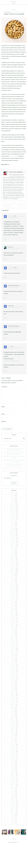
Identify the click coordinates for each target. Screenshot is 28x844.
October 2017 (13, 728)
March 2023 (13, 584)
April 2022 (13, 608)
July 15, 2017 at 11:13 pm (13, 269)
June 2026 (13, 497)
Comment (4, 386)
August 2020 (13, 653)
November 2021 (13, 619)
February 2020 (13, 666)
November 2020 (13, 646)
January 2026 (13, 508)
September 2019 (13, 677)
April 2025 (13, 528)
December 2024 (13, 537)
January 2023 (13, 588)
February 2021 (13, 639)
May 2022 (13, 606)
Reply (5, 238)
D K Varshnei (11, 267)
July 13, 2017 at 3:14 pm (13, 217)
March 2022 (13, 610)
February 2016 (13, 773)
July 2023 (13, 575)
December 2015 (13, 777)
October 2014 (13, 808)
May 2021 (13, 633)
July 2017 (13, 735)
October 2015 (13, 782)
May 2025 (13, 526)
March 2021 (13, 637)
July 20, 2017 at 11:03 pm (13, 348)
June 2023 (13, 577)
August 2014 (13, 813)
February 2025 (13, 533)
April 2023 (13, 582)
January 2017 (13, 748)
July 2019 (13, 682)
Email (3, 414)
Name (3, 406)
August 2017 (13, 733)
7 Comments (21, 12)
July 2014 (13, 815)
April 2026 (13, 501)
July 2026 (13, 495)
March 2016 (13, 771)
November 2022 (13, 593)
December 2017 (13, 724)
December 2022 (13, 590)
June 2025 (13, 524)
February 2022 (13, 613)
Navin (9, 346)
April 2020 (13, 662)
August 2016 (13, 760)
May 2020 (13, 659)
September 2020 (13, 650)
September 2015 (13, 784)
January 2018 (13, 722)
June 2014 (13, 817)
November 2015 (13, 780)
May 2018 (13, 713)
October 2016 (13, 755)
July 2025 (13, 521)
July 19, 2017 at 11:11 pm (13, 307)
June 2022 (13, 604)
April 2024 (13, 555)
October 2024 (13, 541)
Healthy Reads (13, 156)
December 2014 (13, 804)
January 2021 (13, 642)
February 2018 (13, 719)
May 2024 (13, 553)
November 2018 (13, 699)
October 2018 (13, 702)
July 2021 (13, 628)
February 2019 (13, 693)
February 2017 (13, 746)
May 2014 (13, 820)
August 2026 (13, 493)
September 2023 (13, 570)
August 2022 (13, 599)
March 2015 (13, 797)
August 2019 (13, 679)
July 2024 (13, 548)
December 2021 (13, 617)
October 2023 (13, 568)
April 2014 (13, 822)
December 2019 (13, 671)
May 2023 (13, 579)
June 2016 (13, 764)
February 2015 (13, 800)
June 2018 (13, 711)
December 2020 (13, 644)
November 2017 (13, 726)
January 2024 (13, 561)
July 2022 (13, 602)
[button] (14, 10)
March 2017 (13, 744)
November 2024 (13, 539)
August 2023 (13, 573)
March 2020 (13, 664)
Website (3, 421)
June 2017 (13, 737)
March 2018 (13, 717)
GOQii (14, 2)
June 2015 (13, 791)
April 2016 (13, 768)
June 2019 (13, 684)
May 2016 (13, 766)
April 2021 (13, 635)
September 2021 (13, 624)
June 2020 (13, 657)
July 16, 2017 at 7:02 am (13, 287)
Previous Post (7, 205)
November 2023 (13, 566)
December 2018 (13, 697)
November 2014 (13, 806)
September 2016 (13, 757)
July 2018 (13, 708)
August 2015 (13, 786)
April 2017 (13, 742)
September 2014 (13, 811)
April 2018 (13, 715)
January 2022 (13, 615)
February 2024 (13, 559)
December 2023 (13, 564)
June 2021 (13, 630)
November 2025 (13, 513)
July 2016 (13, 762)
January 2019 (13, 695)
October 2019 (13, 675)
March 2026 (13, 504)
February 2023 (13, 586)
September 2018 (13, 704)
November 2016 (13, 753)
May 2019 (13, 686)
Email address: (14, 475)
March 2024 (13, 557)
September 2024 (13, 544)
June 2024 (13, 550)
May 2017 (13, 739)
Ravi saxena (11, 216)
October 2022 (13, 595)
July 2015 (13, 788)
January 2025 (13, 535)
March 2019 (13, 691)
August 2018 (13, 706)
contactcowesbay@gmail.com (12, 360)
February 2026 (13, 506)
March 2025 (13, 530)
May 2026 (13, 499)
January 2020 (13, 668)
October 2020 (13, 648)
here (19, 160)
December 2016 (13, 751)
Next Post (20, 205)
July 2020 (13, 655)
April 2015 (13, 795)
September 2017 (13, 731)
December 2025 (13, 510)
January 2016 (13, 775)
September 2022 (13, 597)
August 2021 (13, 626)
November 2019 (13, 673)
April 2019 (13, 688)
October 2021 (13, 622)
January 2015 (13, 802)
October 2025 (13, 515)
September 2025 (13, 517)
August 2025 (13, 519)
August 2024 (13, 546)
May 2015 (13, 793)
